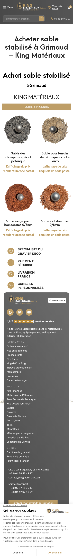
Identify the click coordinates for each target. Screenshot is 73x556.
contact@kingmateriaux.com (24, 477)
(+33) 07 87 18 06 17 (20, 487)
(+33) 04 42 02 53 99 (20, 491)
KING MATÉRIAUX (36, 97)
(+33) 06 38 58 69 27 (20, 473)
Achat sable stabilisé (36, 74)
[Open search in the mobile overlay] (24, 18)
